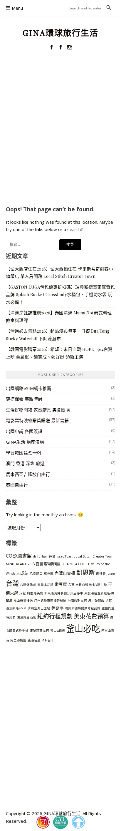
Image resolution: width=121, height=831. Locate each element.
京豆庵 (48, 573)
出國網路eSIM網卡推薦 (28, 388)
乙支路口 (36, 573)
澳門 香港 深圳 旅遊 (25, 463)
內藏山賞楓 (65, 573)
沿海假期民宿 (77, 600)
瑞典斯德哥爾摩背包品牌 (82, 608)
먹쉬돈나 (47, 640)
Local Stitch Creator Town (93, 556)
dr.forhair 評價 (44, 556)
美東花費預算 (91, 616)
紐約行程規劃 (55, 616)
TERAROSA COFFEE (75, 564)
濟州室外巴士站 (39, 608)
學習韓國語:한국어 (23, 453)
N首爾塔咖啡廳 (46, 563)
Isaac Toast (65, 556)
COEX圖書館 (19, 556)
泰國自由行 (17, 485)
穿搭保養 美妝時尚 (24, 399)
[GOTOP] (78, 822)
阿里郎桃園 (18, 640)
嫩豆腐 (61, 584)
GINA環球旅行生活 (60, 33)
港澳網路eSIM (16, 608)
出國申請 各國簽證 (24, 431)
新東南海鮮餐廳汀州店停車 (63, 593)
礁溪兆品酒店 (26, 617)
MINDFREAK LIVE (18, 564)
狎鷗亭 (57, 608)
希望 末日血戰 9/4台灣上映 (87, 585)
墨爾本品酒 (45, 585)
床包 (22, 593)
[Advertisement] (60, 128)
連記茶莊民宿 (39, 630)
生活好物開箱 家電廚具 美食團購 (38, 410)
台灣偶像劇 (28, 585)
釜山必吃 (83, 628)
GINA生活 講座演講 (25, 442)
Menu (17, 8)
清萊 (108, 600)
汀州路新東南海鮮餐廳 (50, 600)
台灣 (12, 583)
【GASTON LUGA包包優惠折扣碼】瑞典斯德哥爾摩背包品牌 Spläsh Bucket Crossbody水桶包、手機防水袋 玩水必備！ (60, 294)
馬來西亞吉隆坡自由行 (28, 474)
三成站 (22, 573)
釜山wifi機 (57, 630)
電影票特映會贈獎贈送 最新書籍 (37, 420)
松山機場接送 (23, 600)
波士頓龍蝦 (96, 600)
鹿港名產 (34, 640)
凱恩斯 (85, 572)
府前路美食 (35, 593)
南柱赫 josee (105, 573)
